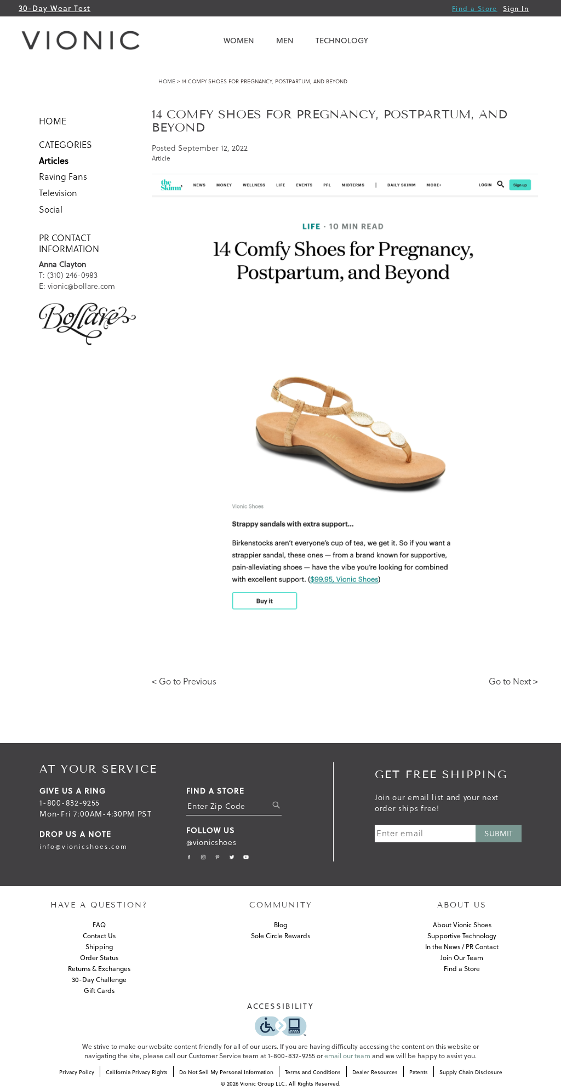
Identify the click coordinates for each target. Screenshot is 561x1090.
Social (50, 209)
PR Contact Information (69, 243)
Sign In (516, 8)
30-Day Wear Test (54, 8)
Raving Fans (63, 176)
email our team (347, 1055)
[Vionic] (83, 40)
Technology (342, 40)
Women (239, 40)
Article (161, 158)
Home (166, 81)
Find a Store (474, 8)
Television (58, 193)
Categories (65, 145)
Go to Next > (513, 681)
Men (285, 40)
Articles (53, 161)
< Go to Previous (184, 681)
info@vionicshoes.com (83, 846)
